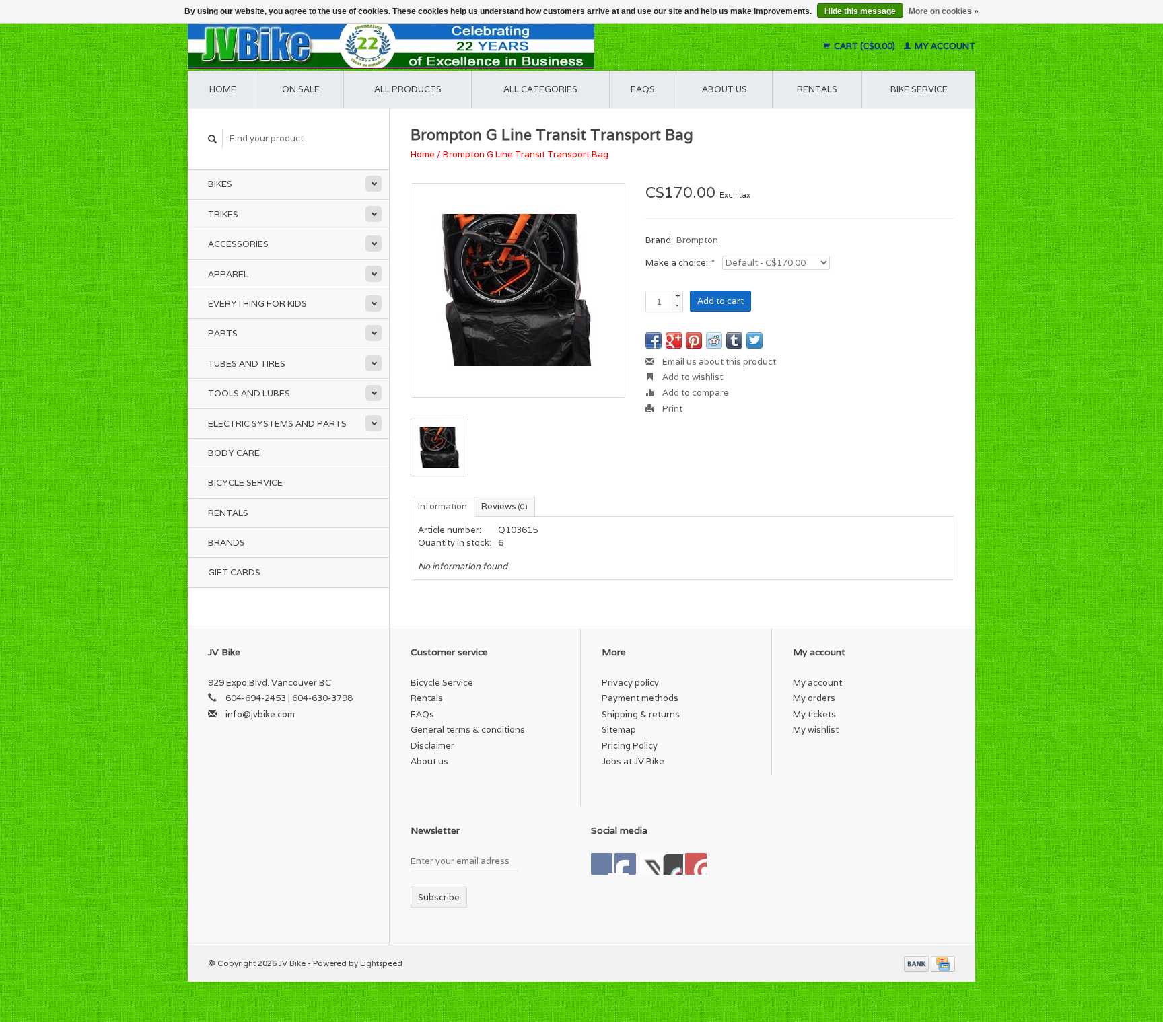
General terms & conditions (468, 729)
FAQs (643, 89)
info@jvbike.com (260, 714)
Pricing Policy (630, 746)
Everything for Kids (257, 303)
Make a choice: (679, 262)
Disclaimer (432, 746)
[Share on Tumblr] (734, 340)
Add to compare (694, 392)
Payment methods (640, 698)
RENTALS (817, 89)
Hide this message (860, 11)
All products (408, 89)
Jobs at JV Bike (633, 761)
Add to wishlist (691, 377)
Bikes (220, 184)
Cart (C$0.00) (864, 46)
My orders (814, 698)
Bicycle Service (245, 482)
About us (724, 89)
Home (222, 89)
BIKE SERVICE (919, 89)
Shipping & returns (641, 714)
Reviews (504, 506)
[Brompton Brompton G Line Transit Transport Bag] (518, 290)
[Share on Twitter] (754, 340)
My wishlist (816, 729)
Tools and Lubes (249, 393)
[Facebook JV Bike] (601, 864)
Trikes (223, 214)
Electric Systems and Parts (277, 423)
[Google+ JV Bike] (649, 864)
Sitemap (619, 729)
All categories (540, 89)
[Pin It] (694, 340)
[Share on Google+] (674, 340)
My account (944, 46)
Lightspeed (381, 963)
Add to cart (720, 301)
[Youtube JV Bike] (672, 864)
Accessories (238, 244)
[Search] (213, 139)
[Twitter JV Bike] (625, 864)
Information (442, 506)
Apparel (228, 274)
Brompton (697, 240)
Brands (226, 542)
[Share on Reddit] (714, 340)
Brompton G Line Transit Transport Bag (525, 154)
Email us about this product (718, 361)
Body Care (234, 453)
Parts (223, 333)
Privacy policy (630, 682)
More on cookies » (944, 11)
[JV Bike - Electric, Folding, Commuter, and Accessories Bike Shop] (474, 46)
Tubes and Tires (246, 363)
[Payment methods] (917, 963)
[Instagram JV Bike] (696, 864)
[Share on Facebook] (653, 340)
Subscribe (439, 897)
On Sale (301, 89)
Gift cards (234, 572)
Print (671, 408)
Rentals (228, 513)
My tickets (814, 714)
